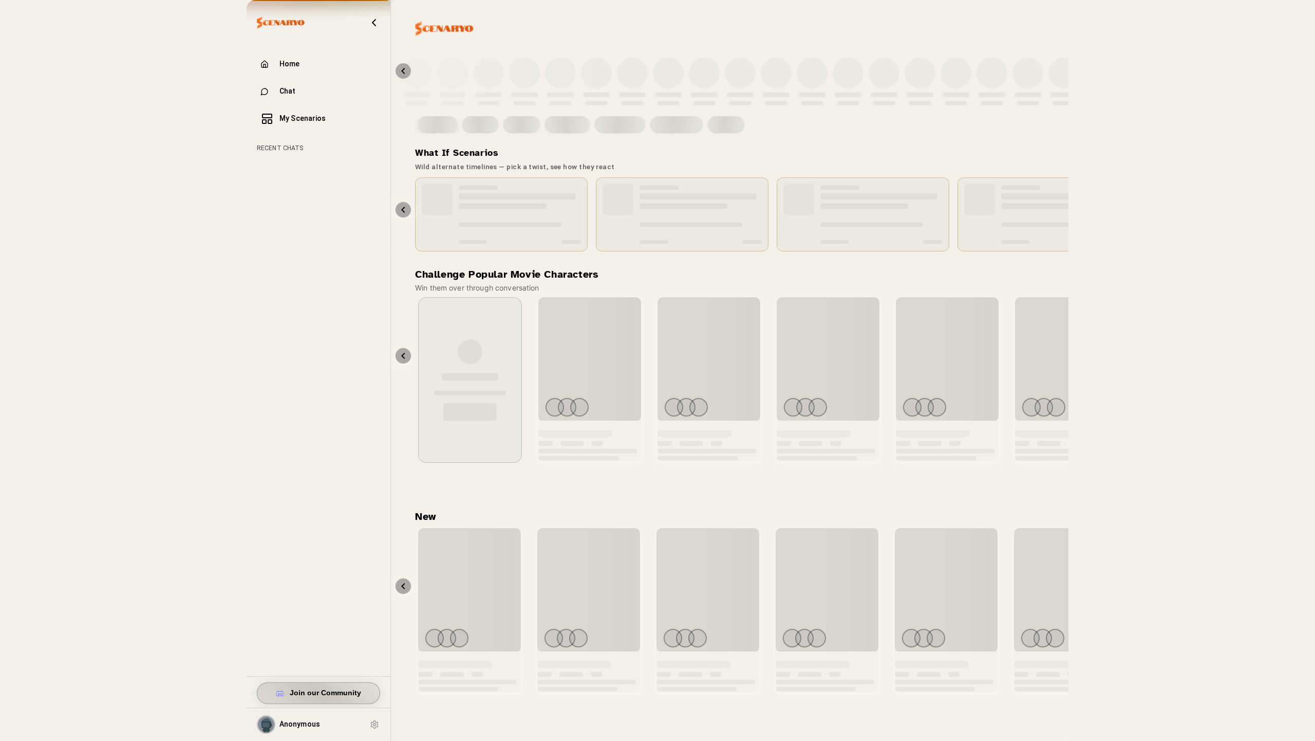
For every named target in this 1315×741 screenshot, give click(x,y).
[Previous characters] (403, 71)
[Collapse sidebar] (374, 22)
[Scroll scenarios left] (403, 210)
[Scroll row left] (403, 356)
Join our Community (325, 693)
